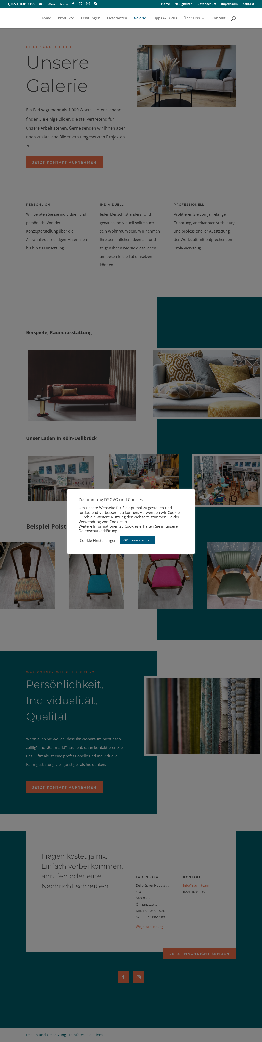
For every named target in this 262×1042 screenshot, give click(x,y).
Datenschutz (206, 4)
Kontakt (248, 4)
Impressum (229, 4)
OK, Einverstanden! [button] (137, 540)
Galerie (140, 18)
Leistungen (90, 18)
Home (165, 4)
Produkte (66, 18)
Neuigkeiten (183, 4)
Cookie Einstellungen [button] (98, 540)
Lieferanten (117, 18)
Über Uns (192, 18)
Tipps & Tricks (165, 18)
